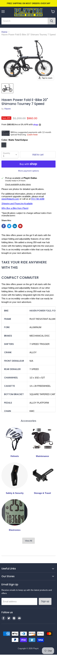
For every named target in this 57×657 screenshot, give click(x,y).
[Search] (52, 21)
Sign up (45, 601)
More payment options (28, 171)
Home (4, 32)
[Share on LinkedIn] (15, 226)
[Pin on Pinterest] (20, 226)
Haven (7, 108)
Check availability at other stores (18, 184)
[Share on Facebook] (3, 226)
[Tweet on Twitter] (9, 226)
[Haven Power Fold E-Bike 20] (7, 88)
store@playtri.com (10, 199)
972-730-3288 (37, 199)
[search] (24, 21)
